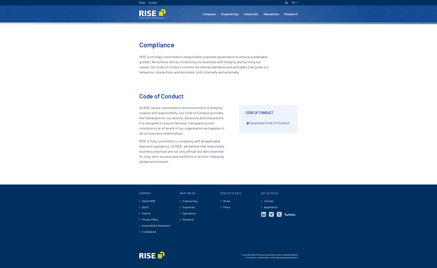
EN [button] (294, 2)
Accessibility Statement (156, 225)
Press (226, 207)
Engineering (190, 201)
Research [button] (291, 14)
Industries (188, 207)
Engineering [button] (229, 14)
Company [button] (209, 14)
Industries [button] (251, 14)
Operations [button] (271, 14)
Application (270, 207)
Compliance (149, 231)
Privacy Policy (150, 219)
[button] (286, 2)
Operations (189, 213)
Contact (153, 2)
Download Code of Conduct (270, 123)
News (142, 2)
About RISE (149, 201)
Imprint (146, 213)
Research (188, 219)
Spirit (145, 207)
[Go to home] (152, 13)
